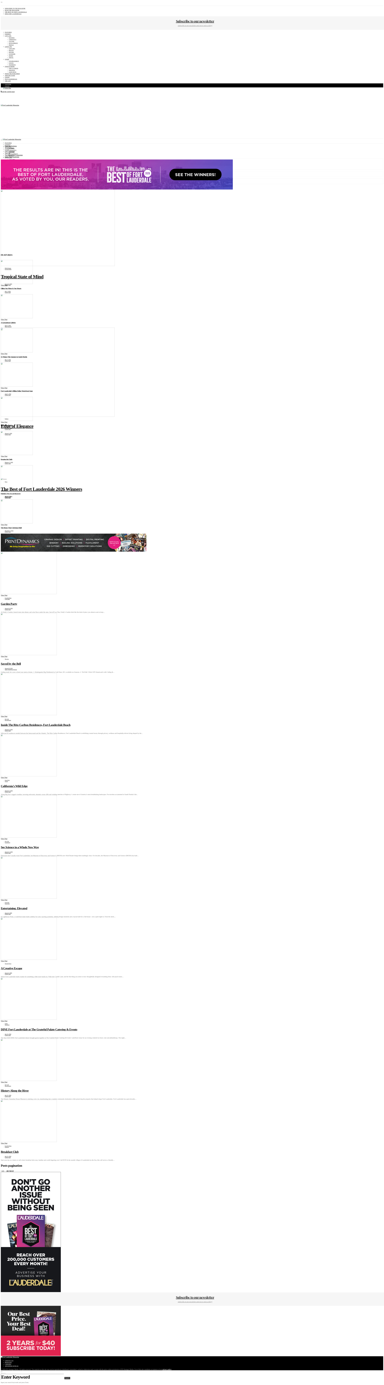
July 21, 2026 (8, 1156)
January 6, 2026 (8, 496)
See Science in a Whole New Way (20, 847)
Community (12, 39)
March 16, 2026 (8, 428)
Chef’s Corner (13, 68)
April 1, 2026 (8, 394)
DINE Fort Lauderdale (13, 14)
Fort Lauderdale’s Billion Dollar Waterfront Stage (17, 391)
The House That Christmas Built (11, 528)
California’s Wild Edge (14, 786)
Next (11, 1171)
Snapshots (12, 64)
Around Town (10, 75)
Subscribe (8, 84)
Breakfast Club (10, 1151)
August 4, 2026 (8, 913)
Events (11, 63)
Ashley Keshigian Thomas (11, 669)
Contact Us (9, 1360)
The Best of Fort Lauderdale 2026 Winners (41, 489)
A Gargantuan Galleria (8, 322)
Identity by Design (6, 425)
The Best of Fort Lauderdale (16, 12)
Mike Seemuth (8, 326)
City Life (8, 36)
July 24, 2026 (8, 1034)
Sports (11, 55)
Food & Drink (10, 66)
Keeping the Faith (6, 459)
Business (11, 37)
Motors (11, 52)
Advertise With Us (11, 1366)
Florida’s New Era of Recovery (11, 493)
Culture (11, 41)
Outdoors (12, 54)
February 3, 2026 (9, 462)
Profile (11, 45)
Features (8, 32)
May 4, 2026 (8, 359)
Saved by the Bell (11, 663)
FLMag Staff (8, 285)
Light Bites (12, 72)
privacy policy (166, 1369)
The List (8, 81)
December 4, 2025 (9, 530)
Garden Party (9, 603)
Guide (7, 59)
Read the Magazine (12, 10)
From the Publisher (12, 73)
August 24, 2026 (9, 608)
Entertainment (14, 61)
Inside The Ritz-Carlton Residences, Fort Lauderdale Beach (35, 724)
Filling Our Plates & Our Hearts (11, 288)
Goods (7, 77)
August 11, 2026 (9, 790)
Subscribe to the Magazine (15, 8)
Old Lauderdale (11, 79)
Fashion (7, 34)
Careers (8, 1364)
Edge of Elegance (17, 426)
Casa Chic (12, 48)
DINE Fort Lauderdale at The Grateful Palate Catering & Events (39, 1029)
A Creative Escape (11, 968)
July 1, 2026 (8, 291)
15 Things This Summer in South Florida (14, 357)
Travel (11, 57)
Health (11, 50)
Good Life (8, 46)
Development (13, 43)
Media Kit (8, 1362)
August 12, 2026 (9, 729)
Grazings (12, 70)
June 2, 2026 (8, 325)
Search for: (3, 1373)
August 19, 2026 (9, 668)
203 (7, 1171)
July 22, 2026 (8, 1095)
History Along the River (15, 1090)
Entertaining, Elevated (14, 908)
